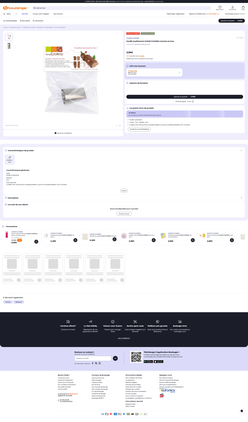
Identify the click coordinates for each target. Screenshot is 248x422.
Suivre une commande (66, 382)
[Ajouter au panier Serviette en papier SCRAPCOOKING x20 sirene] (75, 240)
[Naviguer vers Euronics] (174, 390)
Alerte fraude (130, 406)
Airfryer (8, 302)
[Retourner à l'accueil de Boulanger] (15, 8)
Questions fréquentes (65, 380)
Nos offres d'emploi (166, 378)
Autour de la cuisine (147, 33)
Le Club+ (141, 56)
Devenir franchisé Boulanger (169, 380)
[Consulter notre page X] (96, 364)
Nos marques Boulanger (100, 387)
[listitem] (9, 46)
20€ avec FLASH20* (133, 33)
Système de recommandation (136, 391)
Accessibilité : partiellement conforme (139, 398)
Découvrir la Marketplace (167, 385)
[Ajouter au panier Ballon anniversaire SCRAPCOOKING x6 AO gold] (232, 240)
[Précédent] (116, 125)
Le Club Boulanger (98, 391)
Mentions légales (131, 382)
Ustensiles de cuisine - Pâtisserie (32, 27)
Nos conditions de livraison (67, 385)
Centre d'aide (62, 389)
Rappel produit (130, 404)
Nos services (96, 385)
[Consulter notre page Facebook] (92, 364)
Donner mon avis (124, 214)
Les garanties (130, 380)
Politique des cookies (133, 389)
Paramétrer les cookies (133, 387)
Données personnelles (133, 385)
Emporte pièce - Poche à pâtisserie (55, 27)
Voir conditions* (124, 338)
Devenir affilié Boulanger (167, 382)
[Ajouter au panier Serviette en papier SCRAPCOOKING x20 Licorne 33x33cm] (193, 240)
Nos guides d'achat (64, 387)
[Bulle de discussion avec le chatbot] (242, 411)
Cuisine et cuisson (15, 27)
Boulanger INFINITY (98, 398)
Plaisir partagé (96, 380)
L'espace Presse (97, 382)
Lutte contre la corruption (134, 396)
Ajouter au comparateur (64, 133)
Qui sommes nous (98, 378)
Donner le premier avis (142, 44)
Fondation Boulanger (99, 394)
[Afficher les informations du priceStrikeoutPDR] (21, 238)
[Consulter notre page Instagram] (99, 364)
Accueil (5, 27)
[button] (243, 237)
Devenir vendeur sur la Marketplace (171, 387)
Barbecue (19, 302)
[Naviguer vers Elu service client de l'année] (174, 395)
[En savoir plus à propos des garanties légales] (193, 101)
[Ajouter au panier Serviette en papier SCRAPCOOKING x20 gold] (114, 239)
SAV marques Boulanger (100, 389)
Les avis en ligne (131, 394)
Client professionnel (98, 396)
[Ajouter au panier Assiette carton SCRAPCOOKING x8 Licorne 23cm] (154, 240)
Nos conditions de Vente (134, 378)
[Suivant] (120, 125)
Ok (115, 358)
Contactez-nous (63, 378)
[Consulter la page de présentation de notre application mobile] (148, 361)
